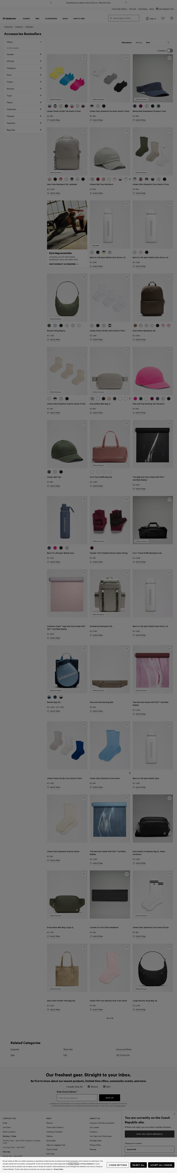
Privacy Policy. (58, 1169)
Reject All (139, 1165)
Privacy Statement (87, 1164)
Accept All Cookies (161, 1165)
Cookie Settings (118, 1165)
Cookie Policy (73, 1164)
